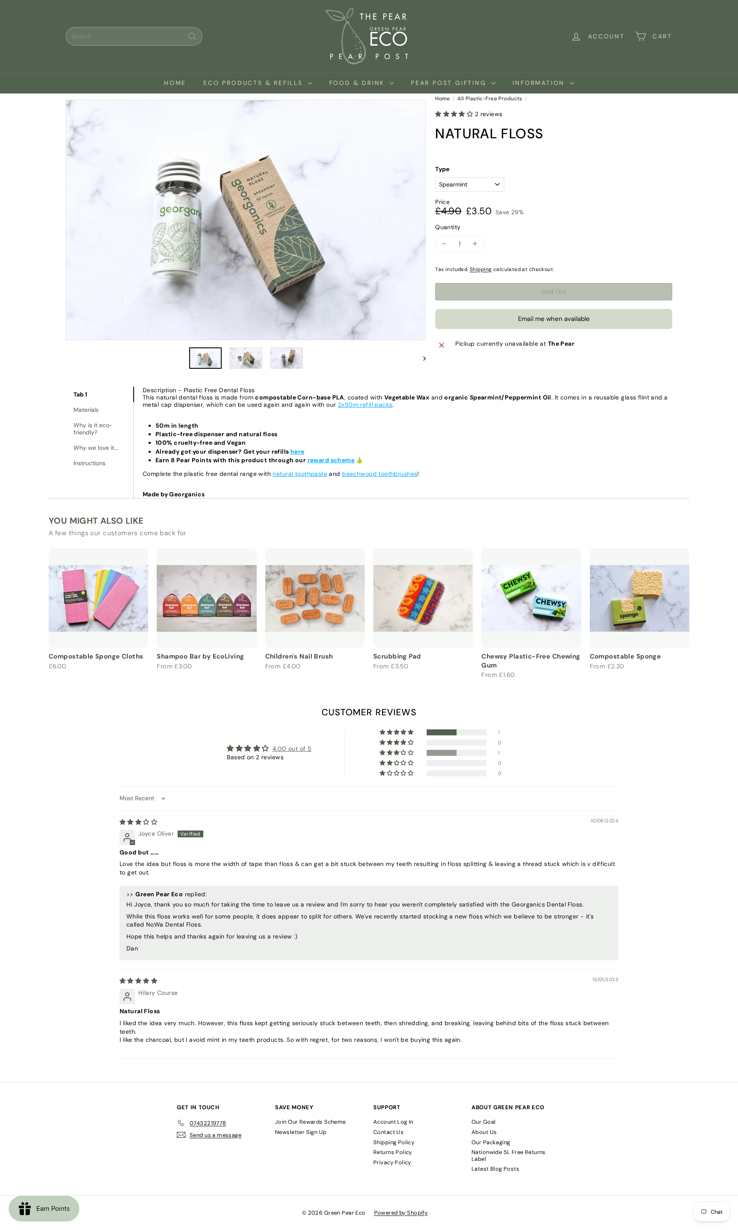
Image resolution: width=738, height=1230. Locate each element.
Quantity (447, 227)
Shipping (481, 269)
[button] (455, 114)
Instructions (89, 463)
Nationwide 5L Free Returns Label (509, 1155)
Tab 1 (80, 394)
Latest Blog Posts (495, 1168)
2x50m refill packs (365, 404)
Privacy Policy (392, 1162)
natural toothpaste (299, 474)
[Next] (420, 358)
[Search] (192, 36)
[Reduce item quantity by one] (444, 244)
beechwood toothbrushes (379, 474)
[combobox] (134, 36)
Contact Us (388, 1132)
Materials (86, 410)
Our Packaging (491, 1142)
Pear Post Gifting (450, 83)
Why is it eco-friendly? (93, 428)
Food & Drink (358, 83)
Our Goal (483, 1121)
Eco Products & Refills (254, 83)
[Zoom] (245, 220)
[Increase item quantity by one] (475, 244)
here (297, 451)
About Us (484, 1132)
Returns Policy (392, 1152)
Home (175, 83)
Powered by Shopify (401, 1212)
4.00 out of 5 (291, 748)
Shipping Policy (393, 1142)
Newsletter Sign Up (301, 1132)
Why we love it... (95, 448)
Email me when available (554, 319)
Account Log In (393, 1121)
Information (540, 83)
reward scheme (331, 460)
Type (442, 169)
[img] (138, 822)
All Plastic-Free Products (489, 99)
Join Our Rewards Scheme (310, 1121)
